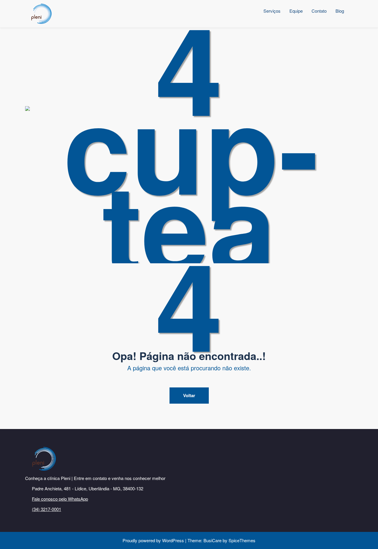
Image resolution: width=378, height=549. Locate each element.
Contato (319, 11)
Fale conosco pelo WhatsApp (60, 499)
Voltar (189, 395)
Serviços (272, 11)
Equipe (296, 11)
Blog (339, 11)
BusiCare (213, 540)
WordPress (173, 540)
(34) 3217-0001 (46, 509)
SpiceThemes (241, 540)
